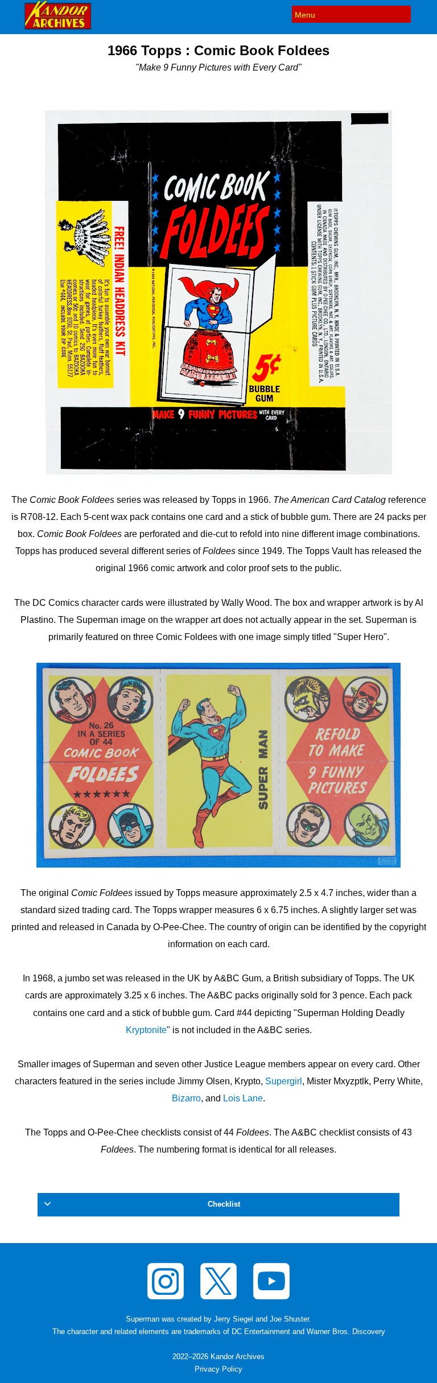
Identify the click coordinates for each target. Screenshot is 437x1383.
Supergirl (283, 1081)
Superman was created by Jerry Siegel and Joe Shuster (217, 1319)
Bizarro (186, 1098)
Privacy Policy (218, 1369)
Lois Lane (243, 1098)
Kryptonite (146, 1030)
